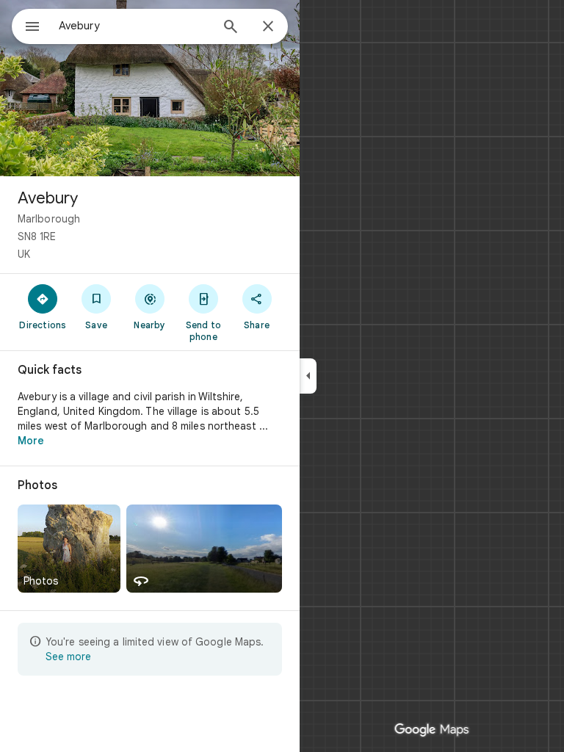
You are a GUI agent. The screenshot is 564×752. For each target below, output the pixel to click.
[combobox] (134, 26)
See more (68, 656)
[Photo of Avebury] (150, 88)
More (31, 440)
